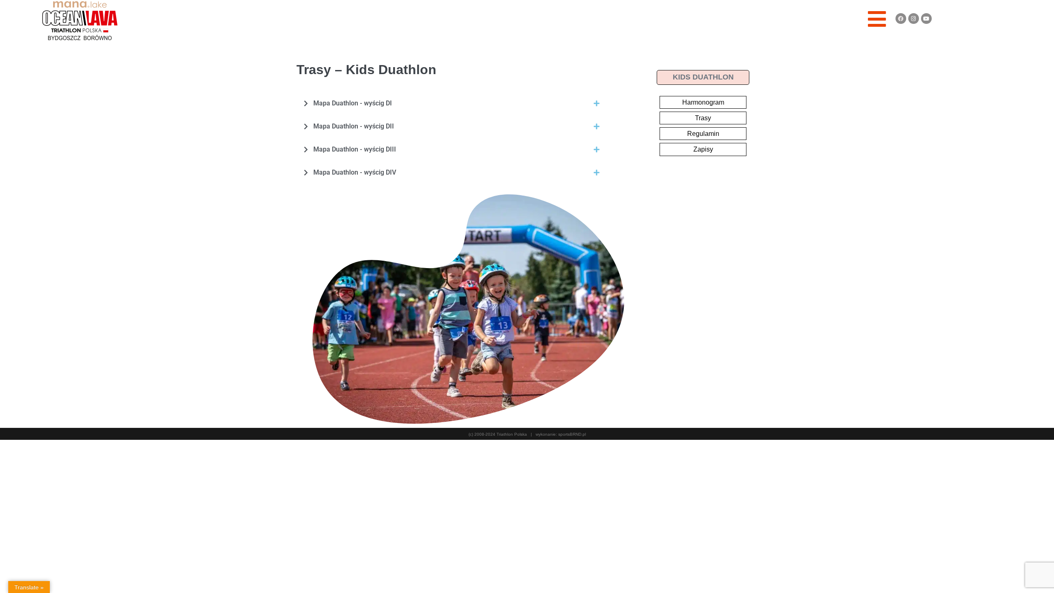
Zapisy (703, 149)
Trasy (703, 117)
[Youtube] (926, 18)
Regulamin (703, 133)
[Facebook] (900, 18)
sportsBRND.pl (572, 434)
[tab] (451, 103)
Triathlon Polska (512, 434)
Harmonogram (703, 102)
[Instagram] (913, 18)
